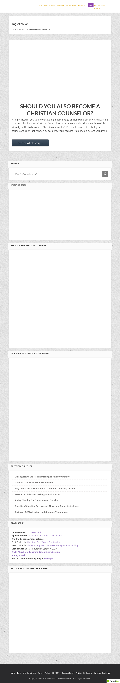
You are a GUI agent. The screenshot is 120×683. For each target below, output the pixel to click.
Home (40, 5)
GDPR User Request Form (63, 673)
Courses (52, 5)
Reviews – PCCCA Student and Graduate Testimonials (41, 512)
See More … (82, 5)
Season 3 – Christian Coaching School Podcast (38, 494)
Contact (97, 9)
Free (90, 6)
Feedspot (49, 558)
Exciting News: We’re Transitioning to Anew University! (42, 476)
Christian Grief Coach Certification (43, 542)
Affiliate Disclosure (84, 673)
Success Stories (71, 5)
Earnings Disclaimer (102, 673)
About (46, 5)
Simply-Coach (18, 555)
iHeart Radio (36, 532)
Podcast (97, 5)
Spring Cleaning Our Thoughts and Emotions (37, 500)
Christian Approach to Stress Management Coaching (52, 545)
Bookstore (60, 5)
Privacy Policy (44, 673)
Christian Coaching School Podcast (46, 535)
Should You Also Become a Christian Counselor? (60, 110)
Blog (103, 5)
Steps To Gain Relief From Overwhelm (34, 482)
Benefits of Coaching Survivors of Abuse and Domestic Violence (47, 506)
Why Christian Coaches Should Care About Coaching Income (45, 488)
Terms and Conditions (26, 673)
